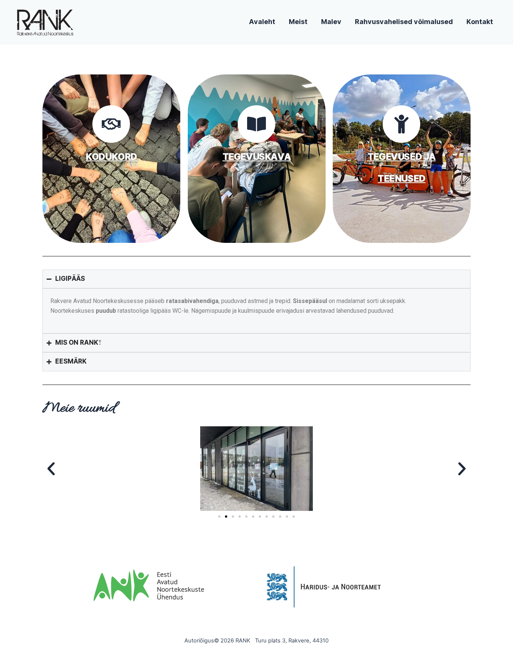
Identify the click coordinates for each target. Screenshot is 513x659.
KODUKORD (111, 157)
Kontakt (479, 22)
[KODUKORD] (111, 124)
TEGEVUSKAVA (256, 157)
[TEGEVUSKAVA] (256, 124)
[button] (51, 468)
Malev (331, 22)
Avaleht (262, 22)
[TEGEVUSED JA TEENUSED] (402, 124)
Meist (298, 22)
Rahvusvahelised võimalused (404, 22)
